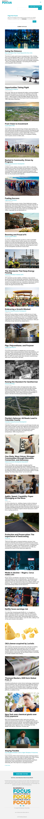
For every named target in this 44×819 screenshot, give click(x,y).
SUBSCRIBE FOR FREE (22, 774)
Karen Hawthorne (9, 54)
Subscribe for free (35, 6)
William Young (8, 312)
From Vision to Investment (16, 124)
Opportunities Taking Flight (17, 88)
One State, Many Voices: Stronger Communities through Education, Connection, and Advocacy (19, 459)
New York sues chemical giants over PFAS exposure (21, 715)
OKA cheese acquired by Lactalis (19, 643)
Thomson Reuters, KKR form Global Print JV (20, 679)
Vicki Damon (8, 127)
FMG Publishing (8, 576)
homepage (24, 18)
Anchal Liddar (8, 276)
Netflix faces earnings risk (16, 609)
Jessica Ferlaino (9, 385)
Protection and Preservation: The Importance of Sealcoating (19, 536)
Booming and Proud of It (15, 235)
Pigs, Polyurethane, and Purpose (19, 346)
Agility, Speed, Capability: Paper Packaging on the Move (19, 498)
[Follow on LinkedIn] (20, 805)
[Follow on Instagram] (23, 805)
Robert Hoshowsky (9, 90)
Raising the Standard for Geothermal (21, 382)
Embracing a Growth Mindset (18, 310)
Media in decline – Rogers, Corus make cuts (19, 574)
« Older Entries (7, 765)
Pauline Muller (8, 165)
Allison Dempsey (9, 423)
